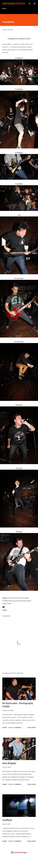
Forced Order (23, 598)
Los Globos (16, 601)
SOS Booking (26, 601)
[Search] (30, 3)
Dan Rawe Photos (13, 3)
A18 (9, 598)
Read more (32, 727)
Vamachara (6, 603)
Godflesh (7, 820)
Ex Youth (14, 598)
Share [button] (4, 610)
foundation (7, 601)
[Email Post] (3, 607)
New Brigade (9, 763)
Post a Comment (15, 727)
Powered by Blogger (20, 852)
